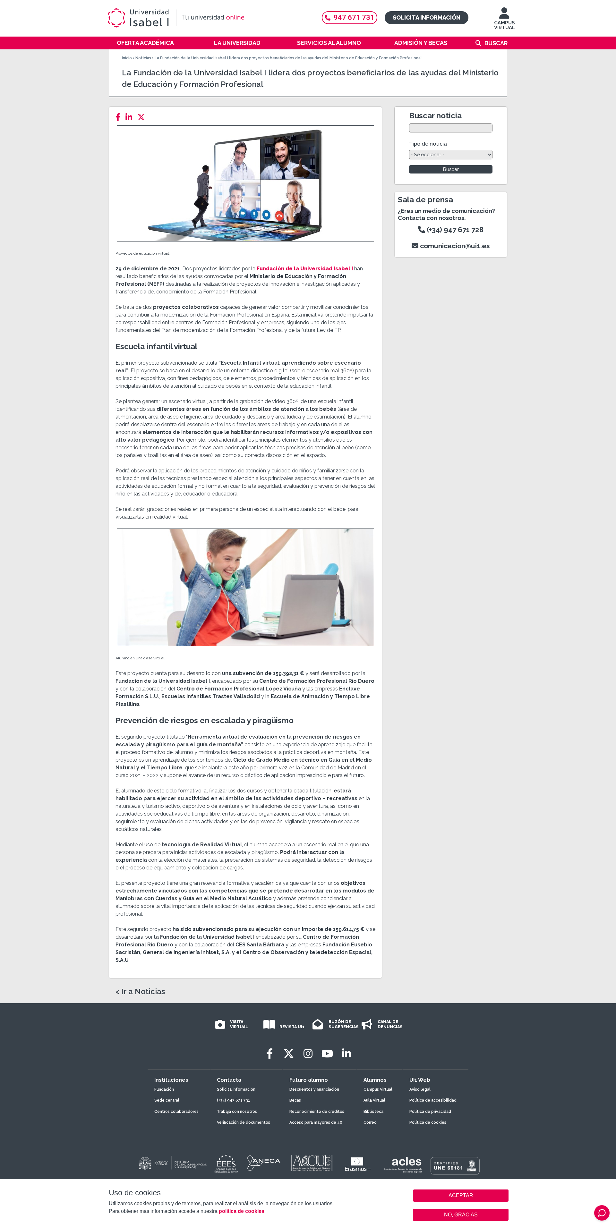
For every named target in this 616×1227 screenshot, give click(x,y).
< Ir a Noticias (140, 991)
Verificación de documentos (243, 1122)
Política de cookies (427, 1122)
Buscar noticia (435, 115)
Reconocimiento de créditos (316, 1111)
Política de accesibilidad (433, 1100)
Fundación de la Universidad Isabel (304, 269)
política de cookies (241, 1211)
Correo (370, 1122)
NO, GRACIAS (461, 1214)
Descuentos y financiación (314, 1089)
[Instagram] (308, 1054)
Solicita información (426, 17)
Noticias (143, 58)
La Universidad (237, 42)
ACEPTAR (461, 1195)
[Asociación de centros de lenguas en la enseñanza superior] (403, 1165)
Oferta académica (145, 42)
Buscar (496, 43)
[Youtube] (327, 1054)
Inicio (127, 58)
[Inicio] (207, 18)
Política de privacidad (430, 1111)
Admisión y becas (420, 42)
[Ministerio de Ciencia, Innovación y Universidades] (172, 1163)
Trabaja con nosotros (237, 1111)
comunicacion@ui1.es (454, 246)
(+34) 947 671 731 (233, 1100)
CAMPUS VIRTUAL (504, 25)
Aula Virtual (374, 1100)
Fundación (164, 1089)
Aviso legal (420, 1089)
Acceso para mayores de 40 (315, 1122)
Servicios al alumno (329, 42)
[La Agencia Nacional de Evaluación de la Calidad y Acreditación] (264, 1163)
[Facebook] (120, 117)
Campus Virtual (378, 1089)
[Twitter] (143, 117)
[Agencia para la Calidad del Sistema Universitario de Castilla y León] (311, 1163)
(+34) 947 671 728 (454, 229)
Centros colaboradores (176, 1111)
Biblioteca (373, 1111)
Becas (295, 1100)
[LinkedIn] (130, 117)
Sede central (166, 1100)
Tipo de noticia (428, 144)
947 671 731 (354, 17)
